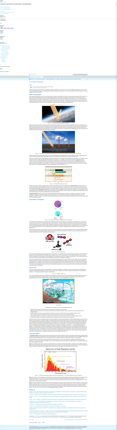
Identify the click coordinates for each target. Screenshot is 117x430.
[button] (3, 60)
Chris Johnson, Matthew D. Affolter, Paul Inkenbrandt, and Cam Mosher (40, 417)
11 (33, 271)
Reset (2, 26)
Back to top (31, 419)
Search (31, 77)
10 (34, 227)
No (44, 422)
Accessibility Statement (60, 428)
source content (59, 417)
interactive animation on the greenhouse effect (39, 387)
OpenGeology (44, 87)
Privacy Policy (47, 428)
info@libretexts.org (79, 428)
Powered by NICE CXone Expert (43, 426)
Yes (40, 422)
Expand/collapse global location (87, 79)
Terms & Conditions (53, 428)
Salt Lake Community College (36, 87)
